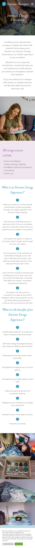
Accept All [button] (19, 544)
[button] (32, 4)
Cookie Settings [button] (8, 544)
